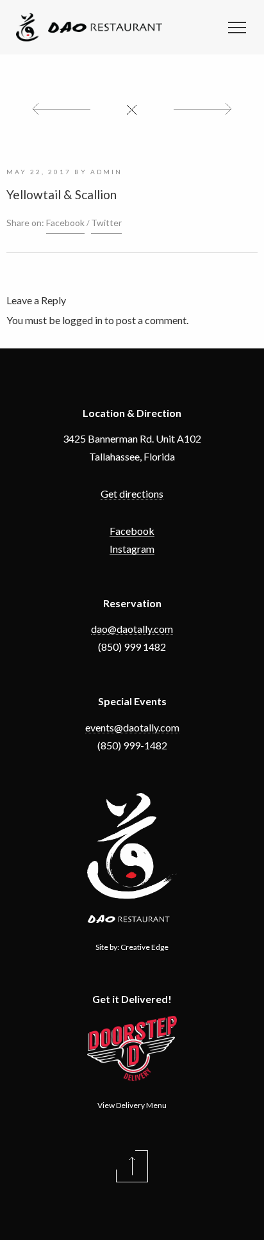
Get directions (132, 493)
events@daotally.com (132, 727)
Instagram (132, 548)
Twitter (106, 222)
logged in (82, 320)
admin (106, 171)
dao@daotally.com (132, 629)
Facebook (65, 222)
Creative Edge (144, 947)
